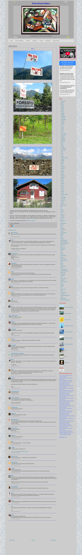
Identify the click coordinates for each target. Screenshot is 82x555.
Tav (13, 224)
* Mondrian (62, 168)
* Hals (61, 151)
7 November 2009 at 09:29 (15, 275)
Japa (12, 492)
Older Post (53, 540)
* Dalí (61, 131)
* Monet (62, 169)
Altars (61, 206)
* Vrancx (62, 203)
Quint (12, 271)
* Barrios (62, 102)
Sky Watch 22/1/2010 (69, 344)
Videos (61, 296)
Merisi (12, 514)
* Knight (62, 156)
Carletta (13, 468)
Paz (12, 506)
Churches (62, 215)
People (61, 257)
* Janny (61, 153)
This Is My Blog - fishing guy (17, 353)
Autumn (62, 209)
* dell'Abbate (62, 140)
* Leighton (62, 159)
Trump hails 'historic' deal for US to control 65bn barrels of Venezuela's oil (67, 74)
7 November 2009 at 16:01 (15, 302)
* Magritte (62, 160)
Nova (12, 441)
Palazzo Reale (63, 255)
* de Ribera (62, 137)
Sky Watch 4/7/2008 (68, 331)
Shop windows (63, 278)
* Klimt (61, 154)
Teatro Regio (62, 289)
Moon (61, 246)
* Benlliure (62, 107)
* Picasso (62, 174)
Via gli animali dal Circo (65, 295)
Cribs (61, 218)
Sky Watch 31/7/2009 (69, 325)
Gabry (12, 240)
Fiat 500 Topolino (68, 313)
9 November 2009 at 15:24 (15, 374)
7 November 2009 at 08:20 (15, 236)
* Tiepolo (62, 192)
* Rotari (61, 182)
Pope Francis (63, 266)
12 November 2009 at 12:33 (15, 489)
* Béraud (62, 108)
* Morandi (62, 171)
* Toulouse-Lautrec (64, 194)
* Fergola (62, 146)
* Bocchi (62, 110)
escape (12, 338)
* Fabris (62, 145)
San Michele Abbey (64, 270)
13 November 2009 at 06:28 (15, 496)
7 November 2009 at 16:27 (15, 312)
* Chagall (62, 123)
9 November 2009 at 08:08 (15, 366)
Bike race (62, 211)
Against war (67, 362)
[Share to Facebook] (12, 226)
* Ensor (61, 143)
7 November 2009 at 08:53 (15, 259)
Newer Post (12, 540)
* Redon (62, 179)
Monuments (62, 244)
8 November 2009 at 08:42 (15, 350)
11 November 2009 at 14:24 (15, 452)
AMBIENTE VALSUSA (30, 220)
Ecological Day (63, 223)
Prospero (13, 435)
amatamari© (14, 263)
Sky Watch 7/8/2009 (68, 338)
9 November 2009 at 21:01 (15, 394)
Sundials (28, 40)
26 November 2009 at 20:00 (15, 518)
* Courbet (62, 127)
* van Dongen (63, 197)
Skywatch (62, 280)
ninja (12, 500)
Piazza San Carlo (63, 260)
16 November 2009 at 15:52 (15, 511)
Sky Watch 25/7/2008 (69, 307)
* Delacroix (62, 139)
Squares (62, 284)
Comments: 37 (12, 230)
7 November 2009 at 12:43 (15, 289)
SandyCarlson (14, 407)
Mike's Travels (14, 232)
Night (61, 252)
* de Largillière (63, 134)
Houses (62, 231)
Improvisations (56, 40)
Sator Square (63, 273)
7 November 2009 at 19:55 (15, 325)
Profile (11, 40)
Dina (12, 286)
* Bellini (61, 104)
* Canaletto (62, 117)
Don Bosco (62, 220)
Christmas (62, 214)
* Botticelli (62, 113)
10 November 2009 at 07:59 (15, 416)
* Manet (62, 162)
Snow (61, 283)
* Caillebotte (62, 116)
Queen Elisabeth (63, 269)
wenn (12, 299)
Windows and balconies (65, 299)
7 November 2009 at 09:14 (15, 268)
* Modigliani (62, 166)
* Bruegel (62, 114)
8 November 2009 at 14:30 (15, 356)
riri (11, 306)
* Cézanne (62, 122)
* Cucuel (62, 130)
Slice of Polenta (63, 281)
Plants (61, 261)
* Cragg (61, 128)
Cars (61, 212)
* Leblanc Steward (64, 157)
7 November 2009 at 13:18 (15, 296)
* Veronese (62, 200)
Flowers (41, 40)
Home (33, 540)
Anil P (12, 292)
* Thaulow (62, 191)
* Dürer (61, 142)
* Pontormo (62, 175)
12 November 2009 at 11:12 (15, 483)
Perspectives (63, 258)
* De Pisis (62, 136)
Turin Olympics (63, 292)
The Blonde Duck (15, 391)
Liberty (61, 237)
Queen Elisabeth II (19, 40)
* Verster (62, 202)
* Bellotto (62, 105)
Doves (61, 221)
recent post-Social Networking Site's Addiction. (20, 451)
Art (61, 208)
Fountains (62, 228)
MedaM (12, 321)
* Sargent (62, 183)
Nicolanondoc (14, 253)
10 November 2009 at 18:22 (15, 438)
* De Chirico (62, 133)
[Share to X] (13, 226)
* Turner (62, 195)
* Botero (62, 111)
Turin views (62, 293)
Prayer (61, 267)
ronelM (12, 447)
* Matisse (62, 163)
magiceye (13, 413)
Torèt (61, 290)
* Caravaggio (63, 119)
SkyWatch (34, 40)
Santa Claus (62, 272)
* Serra (61, 185)
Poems (61, 263)
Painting (62, 254)
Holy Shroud (62, 229)
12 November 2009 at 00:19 (15, 465)
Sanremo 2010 (67, 319)
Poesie (61, 264)
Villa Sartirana (63, 298)
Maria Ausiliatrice (63, 240)
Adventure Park (63, 205)
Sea (61, 277)
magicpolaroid (14, 315)
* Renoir (62, 180)
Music (61, 251)
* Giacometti (62, 150)
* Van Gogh (62, 198)
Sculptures (62, 275)
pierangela (13, 329)
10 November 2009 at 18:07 (15, 424)
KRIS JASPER (14, 486)
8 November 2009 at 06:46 (15, 341)
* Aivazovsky (63, 101)
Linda (12, 279)
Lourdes (62, 238)
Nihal (12, 369)
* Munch (62, 172)
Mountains (48, 40)
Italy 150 (62, 234)
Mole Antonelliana (63, 241)
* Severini (62, 186)
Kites (61, 235)
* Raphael (62, 177)
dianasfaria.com (14, 419)
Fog (61, 226)
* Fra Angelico (63, 148)
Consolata (62, 217)
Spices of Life (14, 456)
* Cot (61, 125)
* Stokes (62, 189)
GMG (12, 475)
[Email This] (10, 226)
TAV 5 (66, 350)
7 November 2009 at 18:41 (15, 318)
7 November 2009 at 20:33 (15, 335)
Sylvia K (13, 378)
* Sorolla (62, 188)
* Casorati (62, 120)
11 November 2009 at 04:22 (15, 444)
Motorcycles (62, 247)
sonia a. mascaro (15, 397)
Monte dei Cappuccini (64, 243)
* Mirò (61, 165)
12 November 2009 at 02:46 (15, 472)
